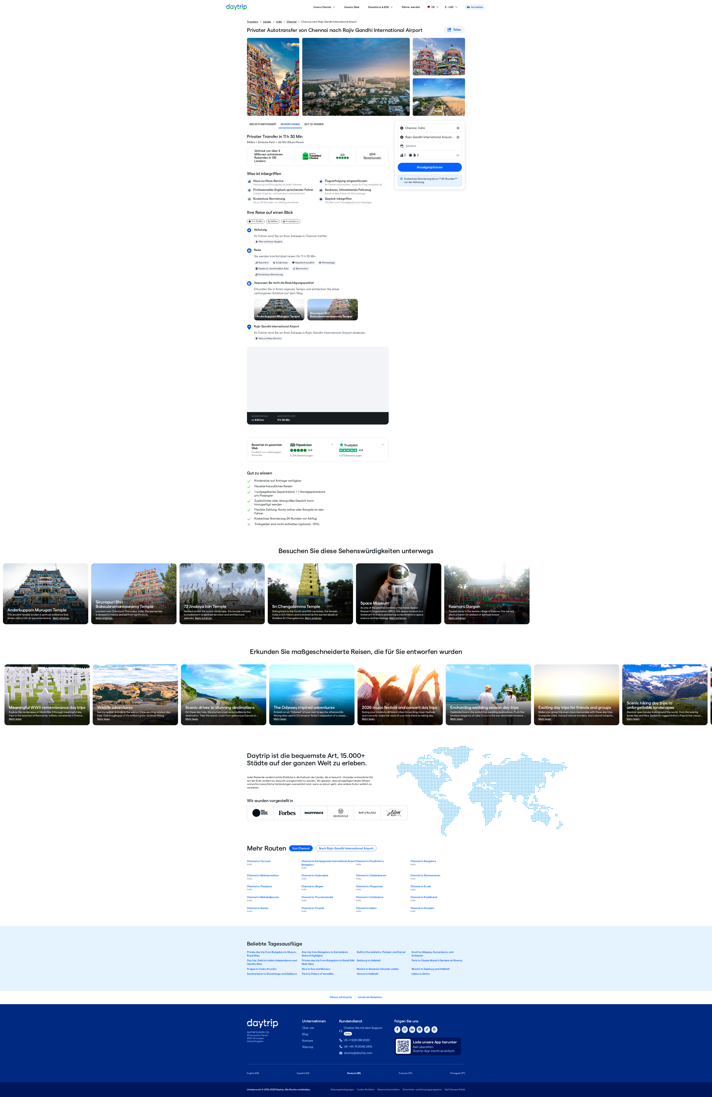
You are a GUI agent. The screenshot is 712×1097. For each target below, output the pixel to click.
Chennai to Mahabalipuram (263, 897)
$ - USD (449, 7)
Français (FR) (405, 1073)
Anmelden (477, 7)
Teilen (457, 29)
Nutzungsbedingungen (342, 1089)
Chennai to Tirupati (312, 908)
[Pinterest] (420, 1029)
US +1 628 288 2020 (357, 1040)
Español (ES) (303, 1073)
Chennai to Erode (421, 886)
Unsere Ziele (351, 7)
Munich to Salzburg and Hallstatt (431, 968)
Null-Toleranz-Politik (455, 1089)
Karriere (307, 1040)
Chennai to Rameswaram (425, 875)
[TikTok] (427, 1029)
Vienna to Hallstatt (367, 973)
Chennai (291, 21)
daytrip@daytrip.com (358, 1052)
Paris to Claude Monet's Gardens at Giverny (437, 960)
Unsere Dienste (322, 7)
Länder (267, 21)
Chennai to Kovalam (422, 908)
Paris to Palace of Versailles (318, 973)
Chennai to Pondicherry (370, 861)
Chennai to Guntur (258, 908)
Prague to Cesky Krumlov (262, 968)
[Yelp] (434, 1029)
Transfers (252, 21)
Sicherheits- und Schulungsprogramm (422, 1089)
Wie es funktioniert (262, 124)
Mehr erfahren (61, 618)
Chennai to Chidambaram (371, 875)
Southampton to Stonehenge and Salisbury (272, 973)
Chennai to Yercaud (258, 861)
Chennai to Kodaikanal (424, 897)
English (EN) (253, 1073)
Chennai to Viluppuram (369, 886)
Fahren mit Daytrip (341, 997)
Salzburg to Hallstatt (368, 960)
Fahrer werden (411, 7)
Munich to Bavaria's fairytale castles (378, 968)
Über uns (308, 1027)
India (279, 21)
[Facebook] (397, 1029)
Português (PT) (457, 1073)
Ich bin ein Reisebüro (370, 997)
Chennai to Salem (366, 908)
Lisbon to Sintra (421, 973)
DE (433, 7)
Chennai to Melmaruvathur (263, 875)
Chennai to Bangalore (423, 861)
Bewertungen (290, 124)
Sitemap (307, 1047)
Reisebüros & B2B (378, 7)
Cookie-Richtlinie (366, 1089)
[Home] (236, 7)
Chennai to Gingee (312, 886)
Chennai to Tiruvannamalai (317, 897)
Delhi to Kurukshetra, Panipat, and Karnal (381, 952)
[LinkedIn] (412, 1029)
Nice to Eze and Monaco (316, 968)
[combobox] (430, 128)
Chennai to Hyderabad (314, 875)
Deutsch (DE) (354, 1073)
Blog (305, 1034)
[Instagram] (405, 1029)
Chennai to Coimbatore (369, 897)
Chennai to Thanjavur (259, 886)
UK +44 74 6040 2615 (358, 1046)
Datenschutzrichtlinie (389, 1089)
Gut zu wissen (314, 124)
